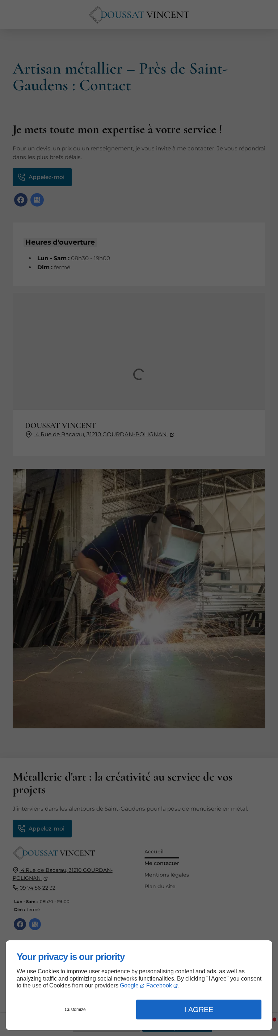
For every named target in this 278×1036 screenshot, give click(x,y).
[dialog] (139, 985)
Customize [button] (75, 1009)
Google (129, 985)
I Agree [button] (198, 1010)
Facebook (159, 985)
